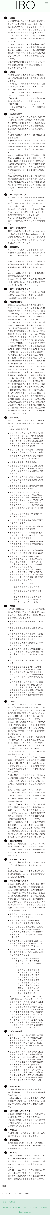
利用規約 (44, 1208)
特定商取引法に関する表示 (11, 1208)
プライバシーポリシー (31, 1208)
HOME (4, 1202)
